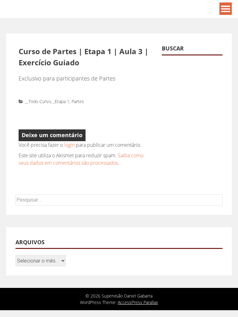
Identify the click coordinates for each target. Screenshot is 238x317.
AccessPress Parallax (138, 302)
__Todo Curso (38, 101)
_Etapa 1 (61, 101)
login (69, 144)
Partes (78, 101)
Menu (225, 8)
